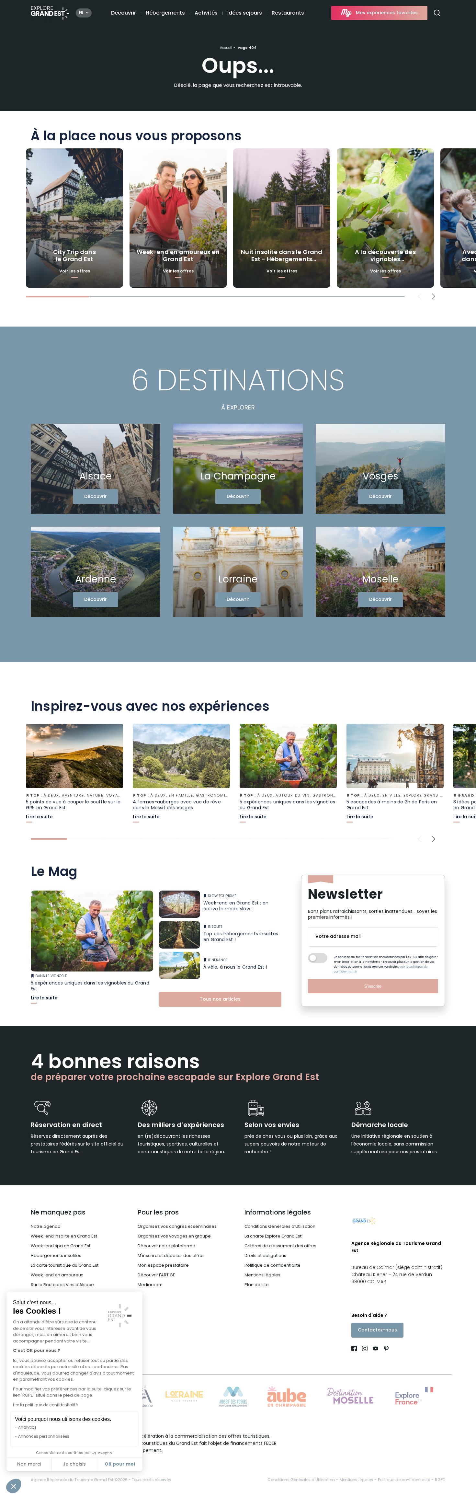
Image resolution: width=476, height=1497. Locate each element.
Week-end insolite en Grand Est (64, 1236)
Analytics (27, 1427)
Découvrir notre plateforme (166, 1246)
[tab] (57, 296)
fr (81, 13)
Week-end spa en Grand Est (60, 1246)
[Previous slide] (419, 296)
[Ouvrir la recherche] (439, 13)
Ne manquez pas (58, 1213)
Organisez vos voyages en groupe (174, 1236)
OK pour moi (120, 1464)
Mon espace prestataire (163, 1265)
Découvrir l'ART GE (156, 1275)
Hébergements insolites (56, 1255)
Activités (206, 13)
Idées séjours (244, 13)
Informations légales (277, 1213)
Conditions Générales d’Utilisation (279, 1226)
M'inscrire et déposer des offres (171, 1255)
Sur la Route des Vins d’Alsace (62, 1285)
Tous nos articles (220, 999)
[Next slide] (433, 296)
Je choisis (74, 1464)
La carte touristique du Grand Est (64, 1265)
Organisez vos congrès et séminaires (177, 1226)
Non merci (29, 1464)
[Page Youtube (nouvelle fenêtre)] (375, 1349)
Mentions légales (262, 1275)
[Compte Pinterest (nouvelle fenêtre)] (385, 1349)
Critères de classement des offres (280, 1246)
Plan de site (256, 1285)
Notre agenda (46, 1226)
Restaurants (288, 13)
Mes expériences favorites (387, 13)
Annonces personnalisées (43, 1437)
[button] (13, 1486)
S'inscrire (372, 986)
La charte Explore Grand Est (272, 1236)
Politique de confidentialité (272, 1265)
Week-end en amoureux (57, 1275)
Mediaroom (150, 1285)
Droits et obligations (265, 1255)
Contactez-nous (377, 1330)
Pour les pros (158, 1213)
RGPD (440, 1480)
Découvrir (123, 13)
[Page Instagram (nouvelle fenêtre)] (364, 1349)
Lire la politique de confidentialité (45, 1405)
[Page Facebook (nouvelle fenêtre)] (355, 1349)
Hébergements (165, 13)
